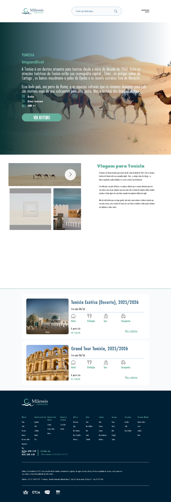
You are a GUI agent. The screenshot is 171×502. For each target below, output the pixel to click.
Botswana (75, 422)
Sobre (23, 426)
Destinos (24, 431)
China (87, 422)
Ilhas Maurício (76, 431)
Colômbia (37, 431)
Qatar (139, 435)
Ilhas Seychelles (77, 435)
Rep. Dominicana (102, 435)
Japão (87, 435)
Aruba (100, 422)
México (49, 433)
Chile (36, 426)
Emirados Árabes (141, 422)
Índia (87, 431)
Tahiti (126, 426)
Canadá (49, 425)
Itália (113, 431)
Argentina (37, 422)
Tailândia (88, 439)
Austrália (127, 422)
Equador (36, 435)
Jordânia (139, 431)
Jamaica (101, 431)
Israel (139, 426)
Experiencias (24, 444)
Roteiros (24, 435)
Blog (23, 448)
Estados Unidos (51, 429)
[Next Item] (70, 174)
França (113, 422)
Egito (74, 426)
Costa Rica (63, 425)
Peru (36, 439)
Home (23, 422)
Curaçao (101, 426)
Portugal (114, 435)
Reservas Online (26, 439)
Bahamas (101, 439)
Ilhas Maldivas (89, 426)
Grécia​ (113, 426)
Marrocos (75, 439)
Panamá (62, 429)
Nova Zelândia (128, 431)
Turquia (113, 439)
